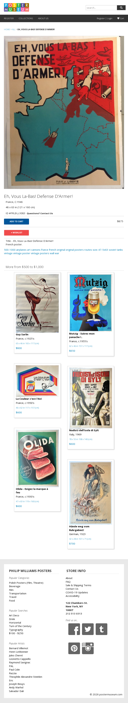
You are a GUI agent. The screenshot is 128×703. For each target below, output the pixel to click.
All (13, 29)
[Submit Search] (121, 7)
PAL (11, 666)
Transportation (17, 593)
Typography (16, 629)
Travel (12, 596)
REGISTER (9, 18)
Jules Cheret (16, 655)
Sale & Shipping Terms (78, 585)
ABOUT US (43, 18)
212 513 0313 (74, 613)
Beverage (14, 586)
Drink (12, 619)
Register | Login (104, 18)
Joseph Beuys (17, 684)
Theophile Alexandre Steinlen (25, 676)
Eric (11, 680)
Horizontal (15, 622)
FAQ (68, 581)
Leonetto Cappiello (20, 658)
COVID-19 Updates (77, 592)
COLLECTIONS (26, 18)
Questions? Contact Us (40, 213)
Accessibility (73, 596)
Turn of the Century (20, 626)
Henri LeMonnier (18, 651)
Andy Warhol (16, 687)
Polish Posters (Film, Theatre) (26, 582)
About (69, 578)
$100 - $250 (16, 633)
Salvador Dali (16, 691)
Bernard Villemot (18, 648)
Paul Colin (14, 669)
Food (12, 600)
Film (11, 590)
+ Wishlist (16, 232)
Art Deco (14, 615)
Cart (122, 18)
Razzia (12, 673)
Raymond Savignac (19, 662)
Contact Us (72, 588)
